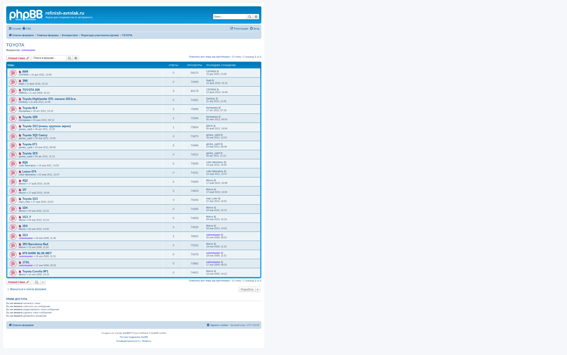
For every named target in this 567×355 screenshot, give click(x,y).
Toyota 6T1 (29, 144)
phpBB (126, 333)
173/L (26, 262)
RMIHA (23, 92)
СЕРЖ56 (24, 74)
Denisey (23, 102)
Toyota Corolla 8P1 (35, 271)
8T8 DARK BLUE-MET (37, 253)
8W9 (25, 71)
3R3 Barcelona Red (35, 244)
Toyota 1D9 (29, 117)
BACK (209, 125)
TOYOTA (15, 45)
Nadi (21, 83)
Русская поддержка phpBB (134, 337)
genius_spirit (25, 129)
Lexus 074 (29, 171)
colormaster (28, 50)
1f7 (24, 189)
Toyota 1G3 (30, 198)
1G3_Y (26, 217)
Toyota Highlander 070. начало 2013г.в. (49, 99)
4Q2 (25, 180)
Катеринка (24, 111)
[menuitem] (26, 28)
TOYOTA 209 (31, 89)
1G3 (25, 235)
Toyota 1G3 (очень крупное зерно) (46, 126)
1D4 (24, 208)
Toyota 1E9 (29, 153)
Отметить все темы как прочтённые (209, 56)
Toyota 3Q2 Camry (34, 135)
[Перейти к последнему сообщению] (218, 71)
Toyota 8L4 (29, 108)
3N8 (24, 80)
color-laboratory (27, 165)
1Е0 (24, 226)
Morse (22, 183)
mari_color (24, 201)
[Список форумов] (26, 14)
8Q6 (25, 162)
